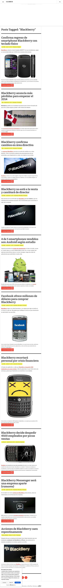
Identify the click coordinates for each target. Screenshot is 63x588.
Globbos (9, 2)
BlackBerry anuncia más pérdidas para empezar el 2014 (17, 96)
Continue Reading (6, 85)
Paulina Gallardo (5, 535)
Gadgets (19, 47)
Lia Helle (3, 47)
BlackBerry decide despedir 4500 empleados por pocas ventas (18, 435)
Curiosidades (16, 245)
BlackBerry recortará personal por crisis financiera (20, 359)
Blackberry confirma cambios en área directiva (17, 143)
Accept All (18, 582)
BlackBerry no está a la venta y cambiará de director (19, 191)
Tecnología (19, 102)
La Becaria (4, 442)
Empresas (15, 47)
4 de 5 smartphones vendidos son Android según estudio (19, 240)
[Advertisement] (31, 13)
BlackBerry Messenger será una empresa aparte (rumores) (18, 483)
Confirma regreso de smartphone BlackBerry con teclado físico (19, 40)
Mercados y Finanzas (23, 195)
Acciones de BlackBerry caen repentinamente (19, 530)
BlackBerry (22, 198)
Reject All (11, 582)
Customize (4, 582)
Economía (15, 363)
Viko (3, 102)
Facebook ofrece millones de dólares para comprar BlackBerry (19, 299)
